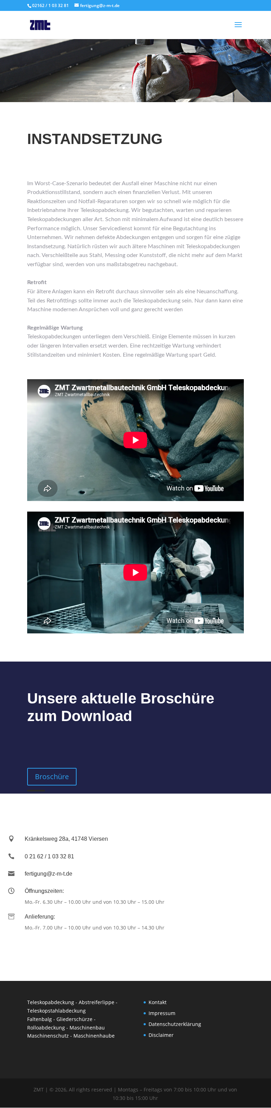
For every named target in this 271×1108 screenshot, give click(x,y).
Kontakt (158, 1002)
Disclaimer (161, 1035)
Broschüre (52, 776)
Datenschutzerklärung (175, 1024)
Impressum (162, 1013)
